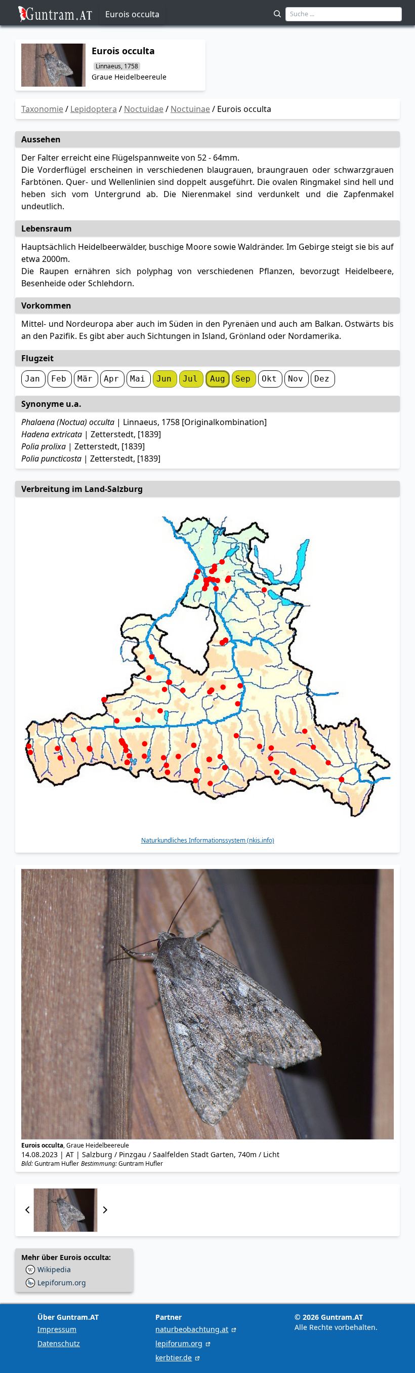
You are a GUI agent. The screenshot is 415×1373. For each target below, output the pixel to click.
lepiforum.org (178, 1343)
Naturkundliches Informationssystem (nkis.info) (207, 840)
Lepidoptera (93, 109)
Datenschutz (58, 1343)
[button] (27, 1210)
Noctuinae (190, 109)
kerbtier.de (173, 1357)
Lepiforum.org (61, 1282)
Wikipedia (54, 1269)
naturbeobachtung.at (191, 1329)
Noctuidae (143, 109)
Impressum (56, 1329)
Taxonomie (42, 109)
